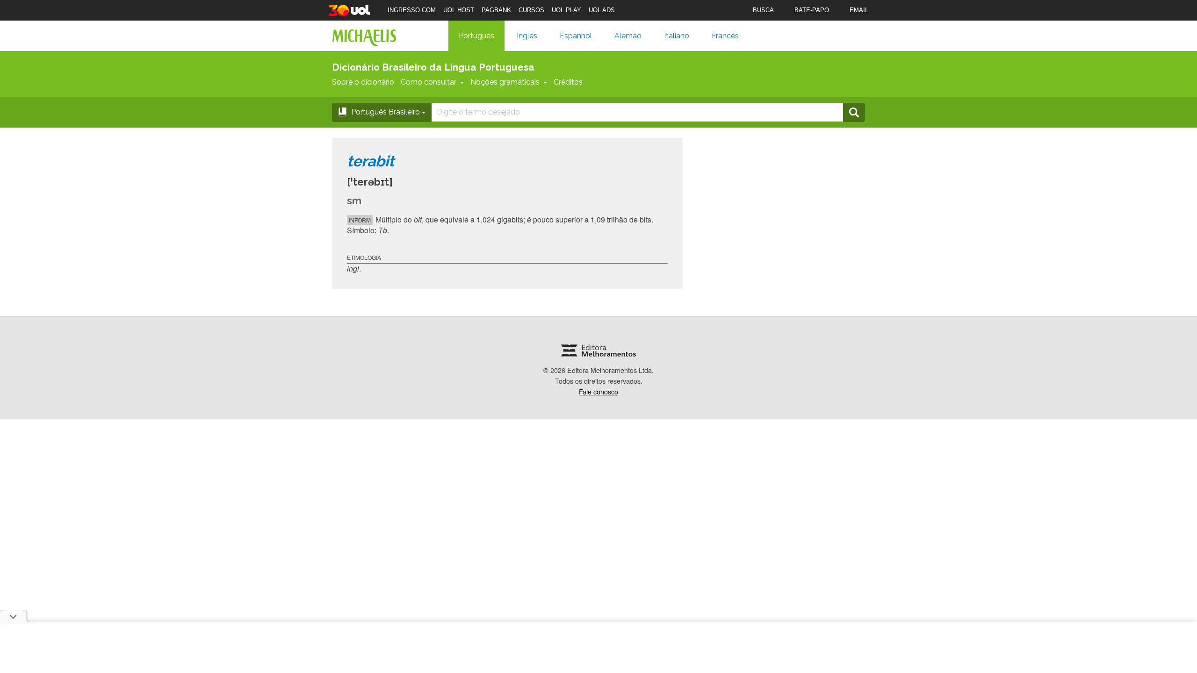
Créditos (568, 82)
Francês (725, 35)
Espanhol (576, 35)
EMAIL (859, 10)
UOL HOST (458, 10)
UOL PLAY (566, 10)
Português (476, 35)
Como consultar (428, 82)
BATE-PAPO (811, 10)
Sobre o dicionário (363, 82)
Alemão (628, 35)
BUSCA (763, 10)
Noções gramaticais (505, 82)
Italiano (676, 35)
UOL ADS (602, 10)
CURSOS (531, 10)
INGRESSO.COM (412, 10)
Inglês (527, 35)
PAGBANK (496, 10)
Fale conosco (598, 391)
